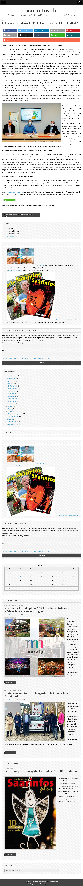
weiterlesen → (10, 682)
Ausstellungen (11, 376)
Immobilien (12, 401)
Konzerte (10, 419)
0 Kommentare (27, 26)
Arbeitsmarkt (12, 391)
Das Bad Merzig (39, 265)
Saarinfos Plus (11, 421)
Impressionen (11, 381)
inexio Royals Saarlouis (14, 270)
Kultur (10, 406)
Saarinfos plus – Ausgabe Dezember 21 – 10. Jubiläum (40, 771)
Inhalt (8, 383)
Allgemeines (6, 20)
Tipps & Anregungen (15, 414)
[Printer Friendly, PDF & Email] (9, 200)
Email (4, 350)
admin (9, 774)
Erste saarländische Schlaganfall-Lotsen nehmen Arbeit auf (37, 695)
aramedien (7, 26)
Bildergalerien (11, 378)
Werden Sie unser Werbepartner (66, 320)
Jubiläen (11, 404)
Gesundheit (12, 393)
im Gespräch (12, 399)
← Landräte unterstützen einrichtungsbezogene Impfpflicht (18, 215)
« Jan (6, 592)
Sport (10, 409)
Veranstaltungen (12, 424)
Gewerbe (11, 396)
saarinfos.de (41, 10)
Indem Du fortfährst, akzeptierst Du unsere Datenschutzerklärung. (26, 358)
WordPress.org (12, 236)
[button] (10, 30)
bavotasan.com (50, 884)
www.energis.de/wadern (14, 192)
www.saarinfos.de (40, 882)
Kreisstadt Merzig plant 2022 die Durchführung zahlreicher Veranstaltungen (36, 610)
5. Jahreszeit (12, 386)
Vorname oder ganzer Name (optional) (15, 343)
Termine (11, 411)
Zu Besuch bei (13, 416)
